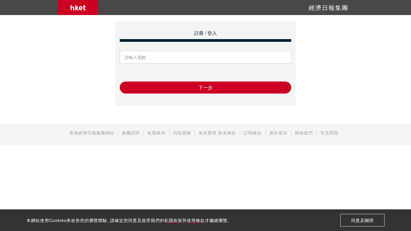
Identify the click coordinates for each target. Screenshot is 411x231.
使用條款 (196, 220)
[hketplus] (78, 7)
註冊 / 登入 (205, 32)
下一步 (205, 87)
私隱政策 (173, 220)
